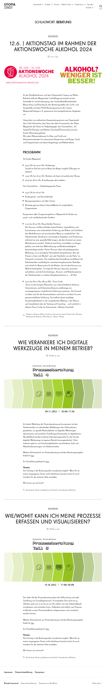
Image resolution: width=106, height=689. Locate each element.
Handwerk (54, 490)
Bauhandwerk (30, 490)
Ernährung (49, 314)
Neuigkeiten (53, 36)
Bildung (42, 314)
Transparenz (39, 672)
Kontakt (88, 7)
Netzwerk (39, 317)
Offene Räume (47, 317)
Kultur (73, 314)
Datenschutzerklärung (23, 672)
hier (32, 455)
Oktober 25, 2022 (54, 356)
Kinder (69, 314)
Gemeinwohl (57, 314)
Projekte (47, 4)
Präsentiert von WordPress (48, 683)
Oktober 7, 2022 (54, 529)
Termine (56, 4)
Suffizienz (55, 317)
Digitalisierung (46, 490)
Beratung (36, 314)
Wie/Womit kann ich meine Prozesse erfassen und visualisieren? (53, 519)
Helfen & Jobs (66, 4)
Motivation (79, 314)
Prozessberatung (63, 490)
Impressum (8, 672)
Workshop (72, 490)
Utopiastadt (37, 4)
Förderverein (79, 4)
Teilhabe (61, 317)
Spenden (90, 4)
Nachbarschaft (30, 317)
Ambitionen (29, 314)
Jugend (63, 314)
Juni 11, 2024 (54, 57)
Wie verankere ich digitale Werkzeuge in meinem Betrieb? (53, 345)
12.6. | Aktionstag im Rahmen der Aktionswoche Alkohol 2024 (53, 46)
